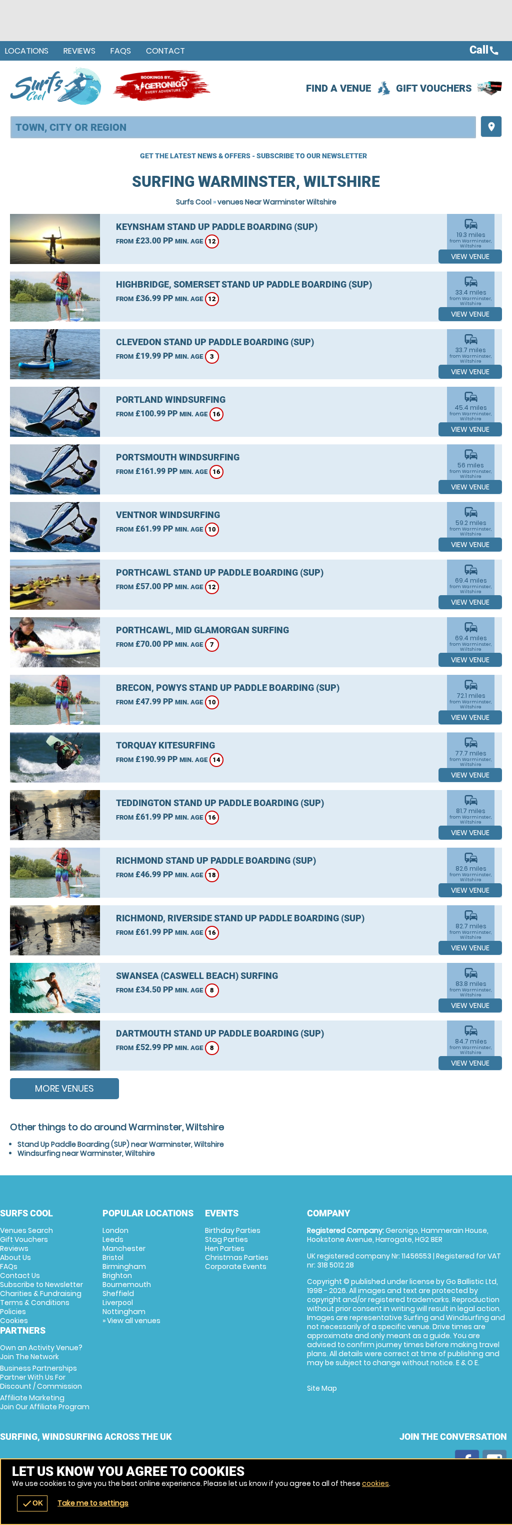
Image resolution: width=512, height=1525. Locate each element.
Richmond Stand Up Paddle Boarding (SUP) (216, 860)
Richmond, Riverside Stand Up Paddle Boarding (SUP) (240, 918)
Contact (165, 51)
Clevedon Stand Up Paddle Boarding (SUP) (215, 342)
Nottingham (124, 1312)
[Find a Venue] (243, 127)
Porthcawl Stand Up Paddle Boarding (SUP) (220, 572)
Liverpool (117, 1303)
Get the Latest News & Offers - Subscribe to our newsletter (253, 156)
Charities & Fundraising (41, 1294)
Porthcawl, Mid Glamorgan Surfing (202, 630)
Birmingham (124, 1266)
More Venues (64, 1088)
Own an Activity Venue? (41, 1352)
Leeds (113, 1239)
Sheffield (118, 1294)
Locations (26, 51)
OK (32, 1503)
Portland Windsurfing (171, 399)
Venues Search (26, 1230)
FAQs (120, 51)
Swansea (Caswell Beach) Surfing (197, 975)
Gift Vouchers (434, 88)
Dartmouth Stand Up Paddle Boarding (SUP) (220, 1033)
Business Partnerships (41, 1377)
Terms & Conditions (35, 1303)
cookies (375, 1483)
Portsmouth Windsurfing (178, 457)
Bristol (113, 1257)
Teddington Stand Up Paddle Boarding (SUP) (220, 803)
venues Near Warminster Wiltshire (277, 202)
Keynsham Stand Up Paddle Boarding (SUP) (217, 226)
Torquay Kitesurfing (165, 745)
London (115, 1230)
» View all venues (131, 1321)
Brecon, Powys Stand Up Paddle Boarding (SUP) (228, 687)
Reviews (80, 51)
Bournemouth (126, 1285)
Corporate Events (235, 1266)
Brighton (117, 1275)
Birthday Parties (232, 1230)
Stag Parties (226, 1239)
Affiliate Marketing (45, 1402)
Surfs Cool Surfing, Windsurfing (56, 86)
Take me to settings (93, 1503)
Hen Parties (224, 1248)
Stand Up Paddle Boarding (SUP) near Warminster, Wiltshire (121, 1144)
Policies (13, 1312)
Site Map (322, 1388)
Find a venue (338, 88)
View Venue (470, 256)
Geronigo (162, 86)
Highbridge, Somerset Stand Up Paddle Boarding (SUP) (244, 284)
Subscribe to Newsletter (41, 1285)
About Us (15, 1257)
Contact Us (20, 1275)
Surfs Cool (194, 202)
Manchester (124, 1248)
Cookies (14, 1321)
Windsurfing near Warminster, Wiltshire (86, 1153)
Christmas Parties (236, 1257)
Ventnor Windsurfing (168, 515)
